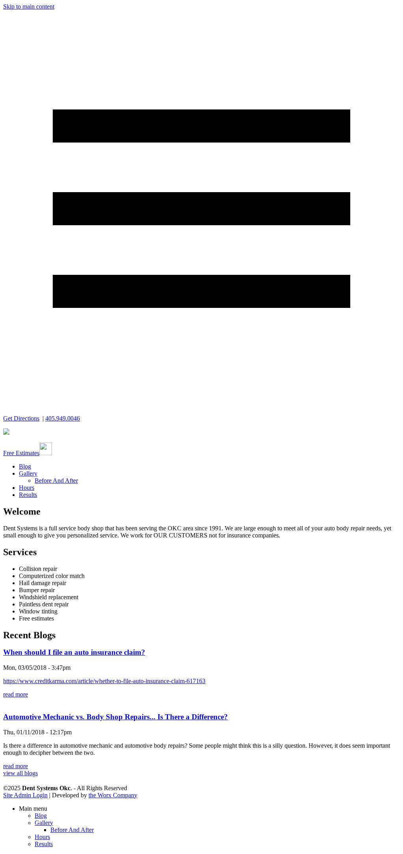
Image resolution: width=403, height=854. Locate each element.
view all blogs (20, 773)
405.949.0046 (62, 418)
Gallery (28, 473)
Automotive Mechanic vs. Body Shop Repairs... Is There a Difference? (115, 717)
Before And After (56, 480)
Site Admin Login (25, 795)
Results (28, 494)
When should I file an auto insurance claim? (74, 652)
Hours (26, 487)
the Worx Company (113, 795)
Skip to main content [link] (28, 6)
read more (15, 694)
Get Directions (21, 418)
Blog (25, 466)
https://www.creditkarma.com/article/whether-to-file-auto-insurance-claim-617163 (104, 681)
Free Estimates (21, 453)
